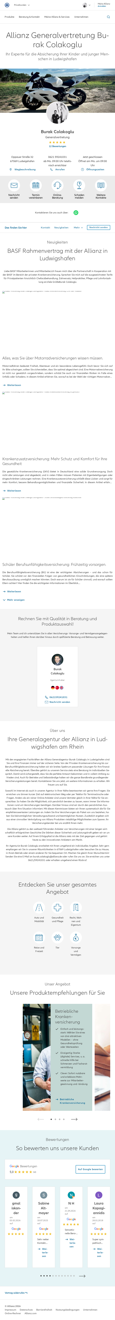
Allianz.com (31, 1313)
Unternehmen (90, 1309)
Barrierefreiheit (44, 1309)
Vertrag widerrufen (15, 1292)
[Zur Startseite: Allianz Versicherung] (7, 5)
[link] (57, 189)
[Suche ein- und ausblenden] (108, 17)
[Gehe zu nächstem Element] (82, 1276)
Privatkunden (20, 5)
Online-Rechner (13, 1313)
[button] (57, 112)
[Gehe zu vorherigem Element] (32, 1276)
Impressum (10, 1309)
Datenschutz (26, 1309)
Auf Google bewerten (90, 1169)
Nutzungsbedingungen (68, 1309)
